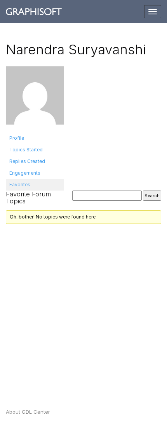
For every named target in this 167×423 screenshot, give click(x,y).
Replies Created (27, 161)
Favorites (19, 184)
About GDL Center (28, 412)
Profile (16, 138)
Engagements (24, 173)
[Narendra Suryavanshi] (35, 99)
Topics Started (26, 150)
